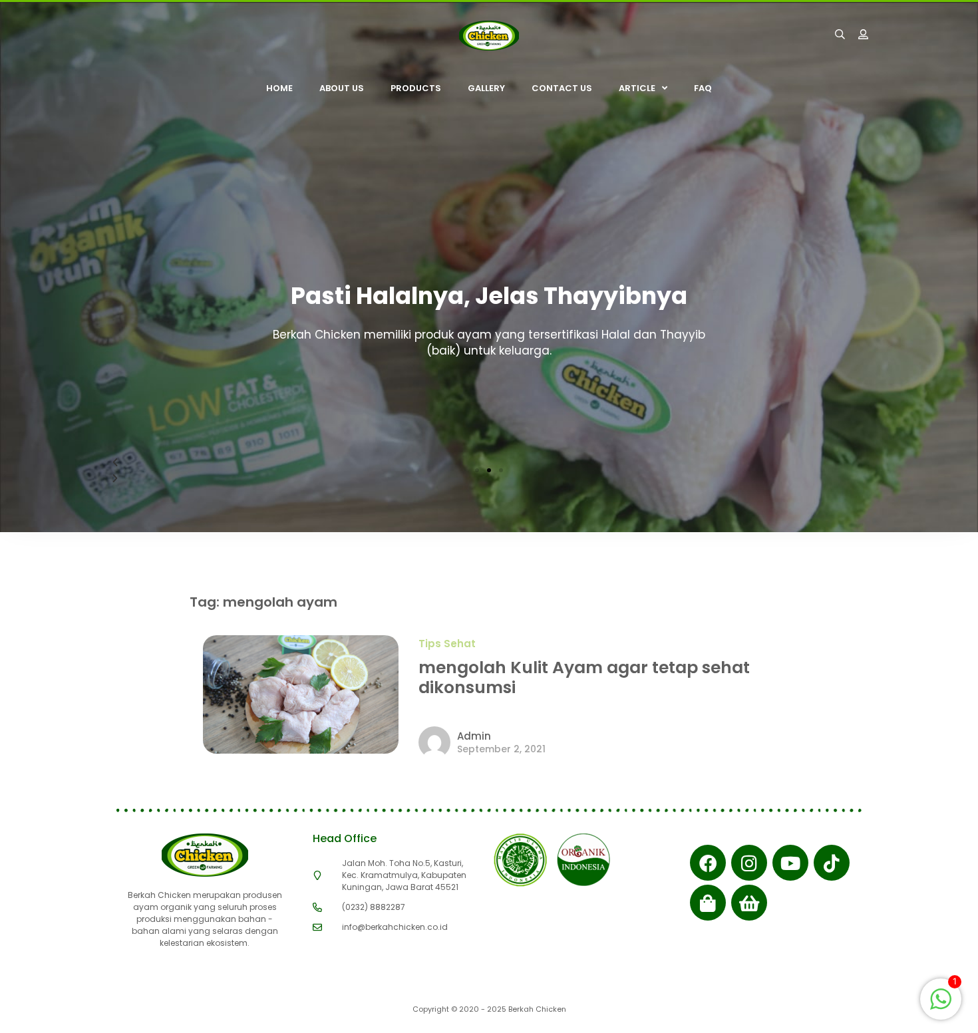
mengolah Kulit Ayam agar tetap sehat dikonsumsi (584, 677)
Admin (474, 736)
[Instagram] (749, 863)
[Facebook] (708, 863)
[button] (477, 470)
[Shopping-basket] (749, 903)
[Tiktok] (832, 863)
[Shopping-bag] (708, 903)
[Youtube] (790, 863)
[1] (940, 1005)
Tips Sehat (447, 644)
